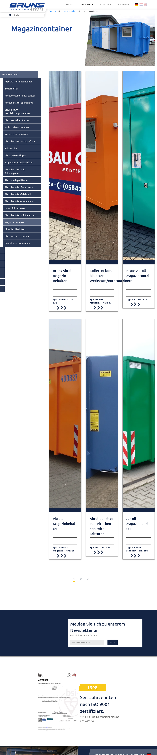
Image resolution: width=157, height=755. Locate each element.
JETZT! (112, 642)
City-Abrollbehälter (15, 229)
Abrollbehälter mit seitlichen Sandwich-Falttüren (101, 526)
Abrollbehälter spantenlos (19, 102)
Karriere (124, 4)
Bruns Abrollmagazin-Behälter (63, 276)
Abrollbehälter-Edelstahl (18, 194)
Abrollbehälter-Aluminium (19, 201)
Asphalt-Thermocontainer (18, 81)
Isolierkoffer (11, 88)
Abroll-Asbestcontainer (17, 236)
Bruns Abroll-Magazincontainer (138, 276)
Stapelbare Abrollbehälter (19, 162)
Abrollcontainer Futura (17, 120)
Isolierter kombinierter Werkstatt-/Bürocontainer (102, 276)
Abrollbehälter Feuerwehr (19, 187)
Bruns (70, 4)
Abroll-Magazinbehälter (64, 524)
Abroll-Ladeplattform (16, 180)
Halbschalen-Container (17, 127)
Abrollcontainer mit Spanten (20, 95)
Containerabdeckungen (17, 243)
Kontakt (105, 4)
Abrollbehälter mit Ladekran (20, 215)
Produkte (87, 4)
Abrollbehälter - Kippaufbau (20, 141)
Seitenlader (11, 148)
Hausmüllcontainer (15, 208)
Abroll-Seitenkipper (15, 155)
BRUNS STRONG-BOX (17, 134)
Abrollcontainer (70, 11)
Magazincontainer (14, 222)
